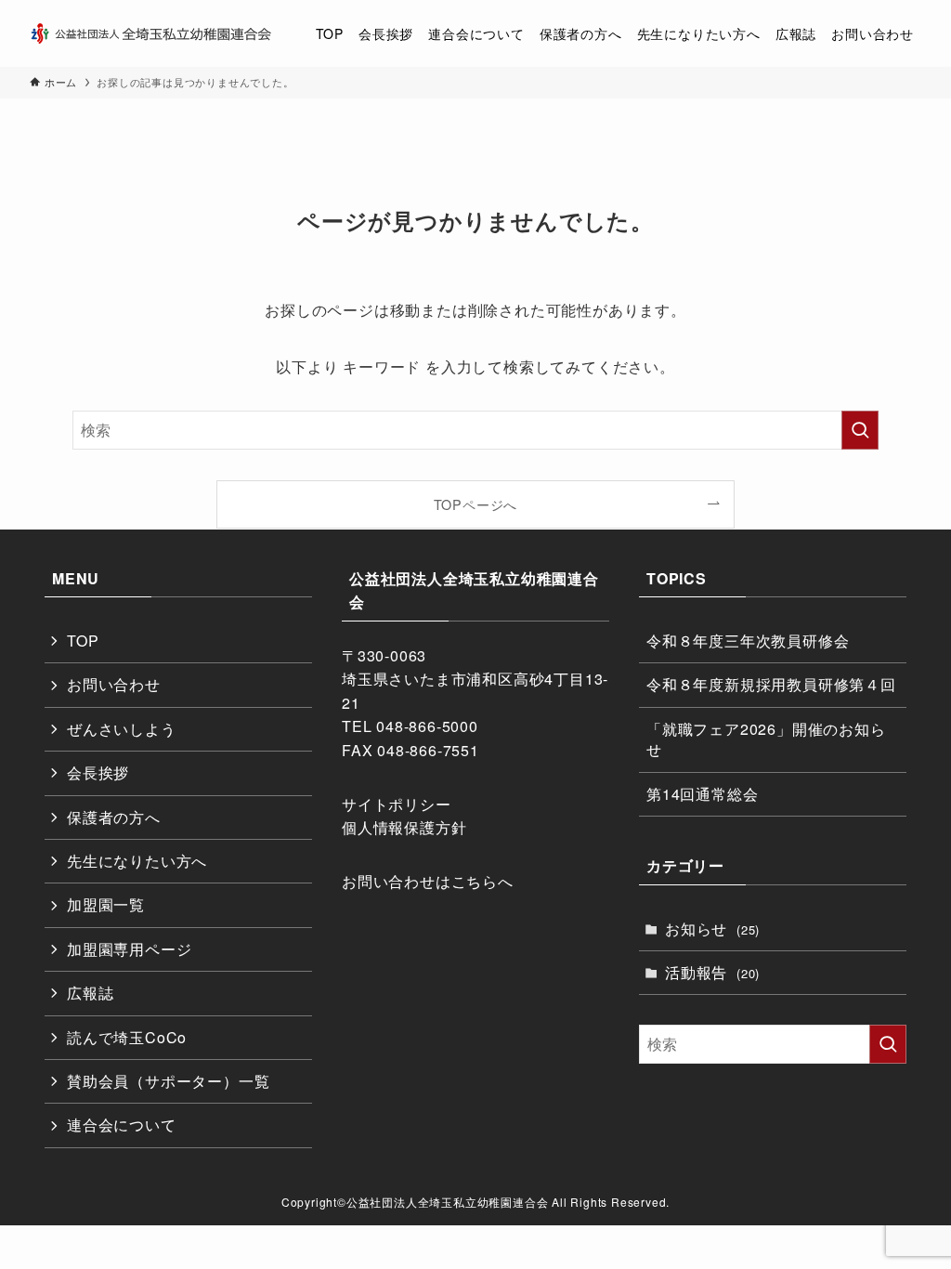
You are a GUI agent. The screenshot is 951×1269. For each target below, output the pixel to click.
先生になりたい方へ (137, 860)
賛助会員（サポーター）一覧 (168, 1081)
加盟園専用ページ (129, 949)
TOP (82, 640)
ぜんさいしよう (121, 728)
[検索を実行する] (860, 430)
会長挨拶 (98, 772)
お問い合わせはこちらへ (428, 881)
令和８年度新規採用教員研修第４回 (771, 684)
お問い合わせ (114, 684)
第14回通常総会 (702, 794)
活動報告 (712, 972)
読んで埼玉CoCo (127, 1037)
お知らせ (712, 928)
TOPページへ (476, 504)
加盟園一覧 (106, 904)
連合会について (121, 1124)
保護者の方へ (114, 817)
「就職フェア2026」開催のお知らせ (766, 739)
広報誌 (90, 992)
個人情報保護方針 (404, 827)
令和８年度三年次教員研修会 (747, 640)
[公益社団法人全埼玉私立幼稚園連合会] (150, 33)
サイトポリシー (396, 804)
